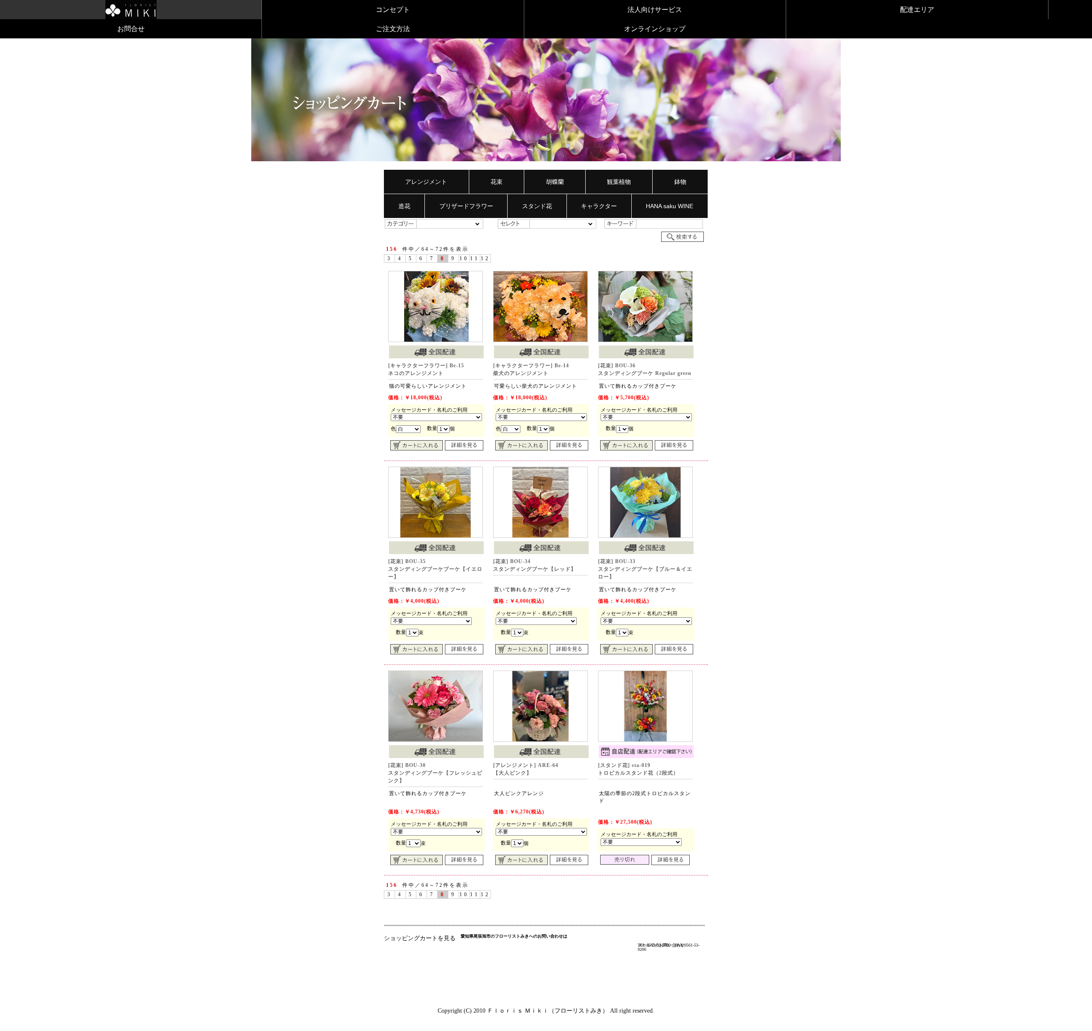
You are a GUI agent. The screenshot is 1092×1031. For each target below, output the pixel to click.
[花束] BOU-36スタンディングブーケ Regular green (644, 369)
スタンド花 (537, 206)
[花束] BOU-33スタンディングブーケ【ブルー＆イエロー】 (645, 569)
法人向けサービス (654, 9)
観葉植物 (619, 181)
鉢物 (680, 181)
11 (474, 258)
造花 (404, 206)
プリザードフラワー (466, 206)
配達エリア (917, 9)
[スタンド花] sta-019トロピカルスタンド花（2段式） (638, 769)
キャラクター (599, 206)
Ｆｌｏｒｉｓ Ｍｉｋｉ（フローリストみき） (547, 1011)
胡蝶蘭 (555, 181)
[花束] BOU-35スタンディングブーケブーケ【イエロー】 (435, 569)
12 (485, 258)
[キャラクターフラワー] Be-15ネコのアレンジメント (426, 369)
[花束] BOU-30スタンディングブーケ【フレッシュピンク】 (435, 773)
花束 (496, 181)
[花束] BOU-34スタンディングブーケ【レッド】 (534, 565)
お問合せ (131, 28)
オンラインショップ (654, 28)
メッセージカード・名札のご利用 (429, 410)
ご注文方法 (393, 28)
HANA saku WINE (669, 206)
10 (464, 258)
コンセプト (393, 9)
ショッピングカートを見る (420, 938)
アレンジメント (426, 181)
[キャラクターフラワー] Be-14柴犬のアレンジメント (531, 369)
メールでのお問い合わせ (661, 945)
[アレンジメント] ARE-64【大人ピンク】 (525, 769)
